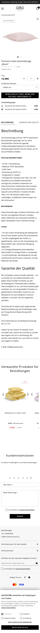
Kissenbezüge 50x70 (8, 15)
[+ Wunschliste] (37, 19)
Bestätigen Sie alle (20, 627)
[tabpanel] (20, 37)
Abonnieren (37, 563)
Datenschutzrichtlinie (27, 510)
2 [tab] (21, 57)
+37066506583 (8, 534)
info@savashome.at (12, 537)
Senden (20, 516)
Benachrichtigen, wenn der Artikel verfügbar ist (20, 95)
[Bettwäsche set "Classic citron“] (15, 394)
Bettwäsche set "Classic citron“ (15, 413)
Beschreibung (7, 122)
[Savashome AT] (20, 8)
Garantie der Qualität (29, 122)
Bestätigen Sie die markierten (20, 622)
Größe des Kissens (8, 83)
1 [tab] (17, 57)
